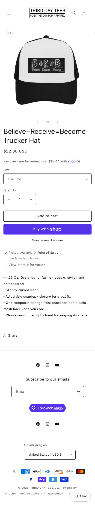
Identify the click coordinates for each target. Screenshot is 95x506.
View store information (27, 265)
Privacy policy (53, 493)
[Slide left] (37, 122)
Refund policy (29, 493)
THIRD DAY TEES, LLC (45, 487)
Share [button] (13, 335)
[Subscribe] (79, 391)
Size (6, 170)
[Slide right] (58, 122)
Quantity (9, 190)
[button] (9, 13)
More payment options (47, 240)
